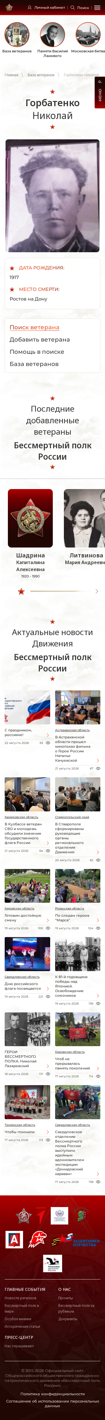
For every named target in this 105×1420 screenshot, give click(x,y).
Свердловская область (22, 977)
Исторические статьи (22, 1326)
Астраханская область (72, 730)
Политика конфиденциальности (52, 1393)
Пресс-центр (19, 1337)
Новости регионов (20, 1297)
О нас (64, 1289)
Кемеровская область (21, 817)
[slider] (21, 591)
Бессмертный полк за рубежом (76, 1308)
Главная (11, 75)
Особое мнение (18, 1318)
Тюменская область (20, 1125)
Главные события (25, 1289)
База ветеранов (41, 75)
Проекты (65, 1297)
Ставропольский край (72, 817)
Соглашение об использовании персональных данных (52, 1403)
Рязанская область (69, 908)
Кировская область (19, 908)
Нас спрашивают (19, 1345)
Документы (67, 1318)
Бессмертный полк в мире (22, 1308)
